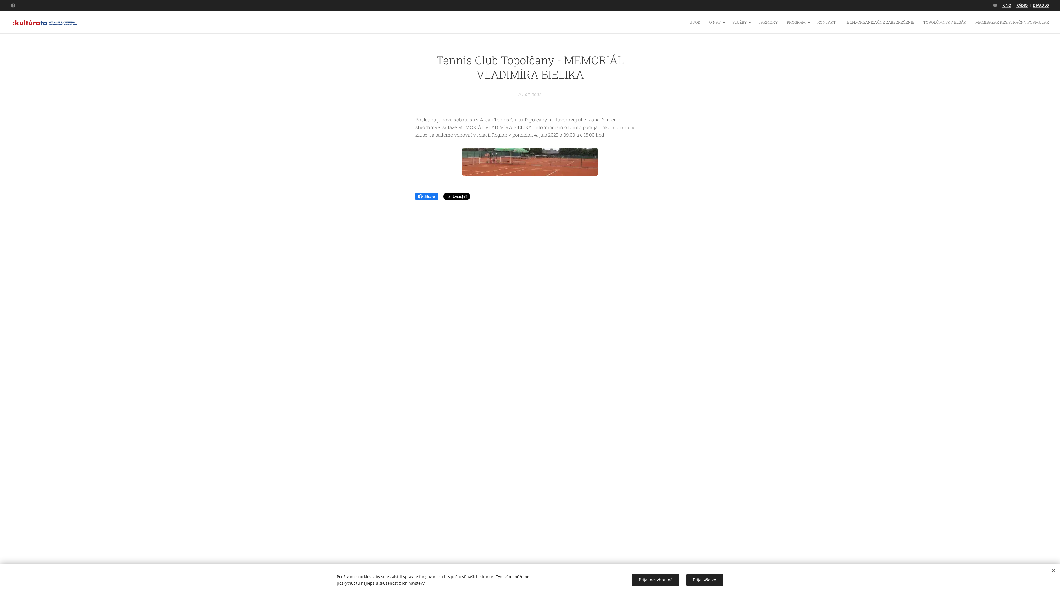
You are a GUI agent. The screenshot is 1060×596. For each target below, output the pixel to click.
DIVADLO (1041, 5)
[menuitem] (696, 22)
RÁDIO (1022, 5)
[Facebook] (13, 5)
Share (429, 196)
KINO (1006, 5)
